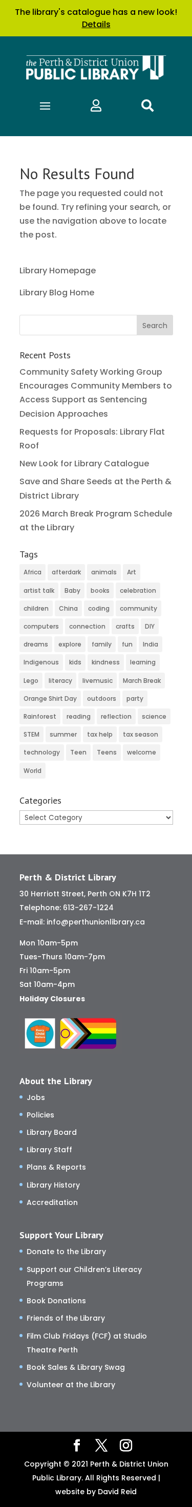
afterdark (66, 572)
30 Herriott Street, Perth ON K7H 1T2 (85, 894)
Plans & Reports (56, 1167)
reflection (116, 716)
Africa (32, 572)
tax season (140, 734)
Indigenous (41, 662)
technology (42, 752)
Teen (78, 752)
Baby (72, 590)
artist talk (39, 590)
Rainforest (40, 716)
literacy (60, 680)
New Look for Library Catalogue (84, 463)
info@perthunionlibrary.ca (96, 922)
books (100, 590)
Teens (107, 752)
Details (96, 24)
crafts (125, 626)
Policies (40, 1115)
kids (75, 662)
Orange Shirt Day (50, 698)
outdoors (101, 698)
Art (131, 572)
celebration (138, 590)
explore (69, 644)
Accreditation (52, 1202)
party (134, 698)
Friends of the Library (66, 1318)
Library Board (52, 1132)
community (138, 608)
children (36, 608)
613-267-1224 (88, 907)
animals (104, 572)
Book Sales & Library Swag (76, 1367)
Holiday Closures (52, 999)
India (150, 644)
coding (99, 608)
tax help (100, 734)
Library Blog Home (56, 292)
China (68, 608)
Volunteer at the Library (71, 1385)
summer (63, 734)
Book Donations (56, 1301)
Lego (31, 680)
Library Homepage (57, 270)
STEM (31, 734)
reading (79, 716)
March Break (142, 680)
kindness (106, 662)
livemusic (97, 680)
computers (41, 626)
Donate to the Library (66, 1251)
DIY (150, 626)
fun (127, 644)
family (102, 644)
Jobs (36, 1097)
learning (143, 662)
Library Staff (49, 1150)
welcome (141, 752)
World (32, 770)
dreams (36, 644)
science (154, 716)
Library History (53, 1185)
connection (87, 626)
